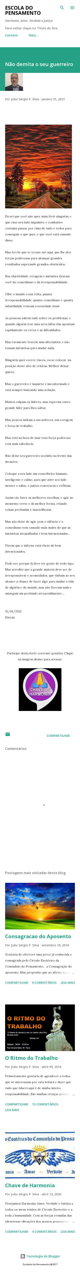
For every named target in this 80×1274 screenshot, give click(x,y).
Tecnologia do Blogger (42, 1256)
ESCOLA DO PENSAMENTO (23, 10)
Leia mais (68, 983)
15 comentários (45, 1104)
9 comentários (44, 983)
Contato (11, 35)
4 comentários (44, 1232)
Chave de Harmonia (30, 1185)
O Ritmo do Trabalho (31, 1057)
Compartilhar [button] (58, 736)
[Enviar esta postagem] (7, 736)
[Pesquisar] (62, 7)
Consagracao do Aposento (38, 936)
